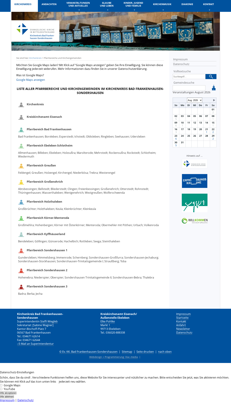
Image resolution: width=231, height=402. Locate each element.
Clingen (72, 189)
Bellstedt (43, 189)
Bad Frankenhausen (30, 136)
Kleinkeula (89, 209)
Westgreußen (93, 192)
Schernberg (80, 257)
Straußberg (111, 261)
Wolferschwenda (114, 192)
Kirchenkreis (35, 57)
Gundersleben (27, 257)
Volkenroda (151, 225)
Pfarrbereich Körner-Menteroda (48, 218)
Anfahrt (181, 325)
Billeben (43, 153)
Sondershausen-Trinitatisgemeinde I (80, 261)
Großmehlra (26, 225)
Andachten (49, 4)
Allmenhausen (27, 153)
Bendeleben (25, 241)
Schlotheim (148, 153)
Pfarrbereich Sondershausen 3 (47, 286)
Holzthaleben (45, 209)
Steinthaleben (111, 241)
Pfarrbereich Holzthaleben (44, 201)
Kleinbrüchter (73, 209)
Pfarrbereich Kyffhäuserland (46, 234)
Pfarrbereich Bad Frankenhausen (49, 129)
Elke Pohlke (107, 321)
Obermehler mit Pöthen (116, 225)
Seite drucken (145, 352)
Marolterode (85, 153)
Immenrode (63, 257)
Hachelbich (71, 241)
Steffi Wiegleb (49, 321)
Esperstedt (66, 136)
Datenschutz (181, 64)
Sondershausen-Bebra (127, 277)
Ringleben (107, 136)
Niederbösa (80, 173)
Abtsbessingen (27, 189)
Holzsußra (68, 153)
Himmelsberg (46, 257)
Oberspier (56, 277)
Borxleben (51, 136)
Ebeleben (55, 153)
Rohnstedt (141, 189)
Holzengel (50, 173)
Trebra (93, 173)
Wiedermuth (26, 156)
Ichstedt (79, 136)
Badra (22, 294)
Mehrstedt (101, 153)
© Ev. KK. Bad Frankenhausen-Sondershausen (88, 352)
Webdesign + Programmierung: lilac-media (113, 357)
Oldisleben (93, 136)
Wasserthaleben (52, 192)
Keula (59, 209)
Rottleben (85, 241)
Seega (97, 241)
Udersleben (137, 136)
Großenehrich (110, 189)
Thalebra (148, 277)
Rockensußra (117, 153)
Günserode (55, 241)
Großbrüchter (27, 209)
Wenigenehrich (74, 192)
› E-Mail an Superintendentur (35, 344)
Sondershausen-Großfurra (106, 257)
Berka (30, 294)
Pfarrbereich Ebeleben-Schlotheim (50, 145)
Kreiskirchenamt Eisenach (44, 117)
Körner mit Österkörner (69, 225)
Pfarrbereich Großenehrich (45, 182)
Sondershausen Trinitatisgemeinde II (88, 277)
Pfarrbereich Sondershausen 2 (47, 270)
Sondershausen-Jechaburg (141, 257)
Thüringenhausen (29, 192)
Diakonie (187, 4)
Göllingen (41, 241)
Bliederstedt (58, 189)
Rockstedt (133, 153)
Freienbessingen (88, 189)
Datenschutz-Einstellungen (17, 372)
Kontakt (181, 321)
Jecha (39, 294)
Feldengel (24, 173)
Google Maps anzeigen (30, 80)
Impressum (180, 59)
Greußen (37, 173)
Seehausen (122, 136)
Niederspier (41, 277)
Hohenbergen (44, 225)
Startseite (182, 318)
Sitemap (127, 352)
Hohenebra (25, 277)
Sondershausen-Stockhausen (36, 261)
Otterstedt (126, 189)
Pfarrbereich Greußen (41, 165)
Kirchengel (65, 173)
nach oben (165, 352)
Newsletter (183, 329)
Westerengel (107, 173)
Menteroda (93, 225)
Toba (123, 261)
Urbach (138, 225)
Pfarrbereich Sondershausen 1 (47, 250)
